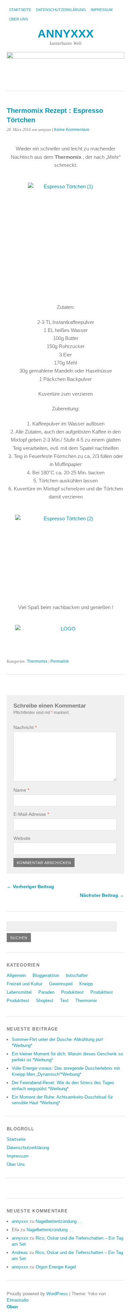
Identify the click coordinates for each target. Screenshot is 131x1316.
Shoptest (44, 1000)
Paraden (46, 992)
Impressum (102, 10)
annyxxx (66, 33)
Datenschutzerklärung (61, 10)
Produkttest (72, 992)
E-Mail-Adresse (31, 814)
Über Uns (18, 19)
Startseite (20, 10)
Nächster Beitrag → (102, 895)
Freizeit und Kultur (24, 983)
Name (21, 790)
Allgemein (16, 975)
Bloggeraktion (46, 975)
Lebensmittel (19, 992)
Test (64, 1000)
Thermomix (37, 661)
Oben (12, 1306)
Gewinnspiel (61, 983)
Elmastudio (18, 1300)
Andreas (20, 1252)
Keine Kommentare (71, 129)
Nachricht (25, 727)
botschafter (77, 975)
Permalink (59, 661)
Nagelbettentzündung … (59, 1221)
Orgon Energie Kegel (56, 1266)
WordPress (57, 1293)
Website (22, 838)
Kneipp (86, 983)
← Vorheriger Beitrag (30, 886)
